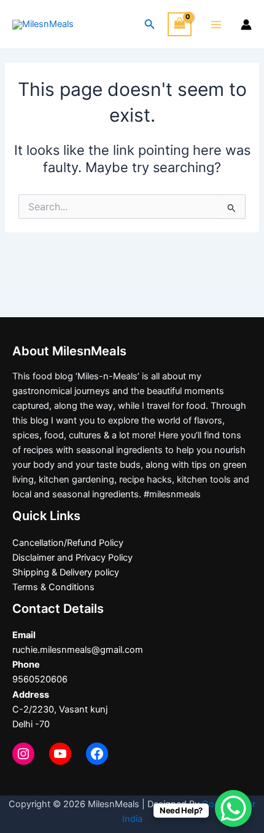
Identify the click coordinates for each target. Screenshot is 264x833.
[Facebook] (97, 754)
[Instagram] (23, 754)
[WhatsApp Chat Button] (233, 808)
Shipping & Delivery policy (65, 572)
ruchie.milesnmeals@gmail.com (77, 649)
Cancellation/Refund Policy (67, 542)
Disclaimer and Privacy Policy (72, 557)
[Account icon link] (246, 24)
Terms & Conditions (53, 587)
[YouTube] (60, 754)
